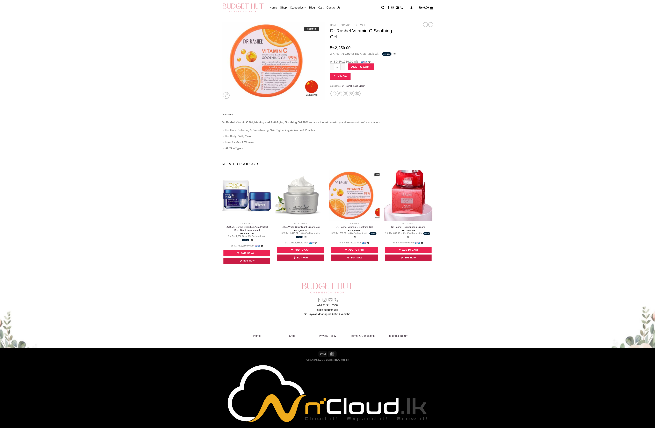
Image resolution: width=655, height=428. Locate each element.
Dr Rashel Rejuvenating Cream (408, 227)
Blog (312, 7)
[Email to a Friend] (345, 93)
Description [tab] (227, 114)
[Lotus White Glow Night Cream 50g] (300, 195)
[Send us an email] (397, 7)
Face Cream (359, 86)
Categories (297, 7)
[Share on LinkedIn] (358, 93)
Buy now (340, 76)
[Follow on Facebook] (388, 7)
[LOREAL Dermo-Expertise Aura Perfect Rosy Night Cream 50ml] (247, 195)
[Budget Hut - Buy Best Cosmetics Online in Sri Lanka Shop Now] (243, 7)
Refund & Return (398, 335)
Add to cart (361, 66)
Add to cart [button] (249, 253)
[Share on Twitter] (339, 93)
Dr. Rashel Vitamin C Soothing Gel (354, 227)
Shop (283, 7)
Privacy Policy (327, 335)
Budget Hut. (333, 359)
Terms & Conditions (363, 335)
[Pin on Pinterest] (351, 93)
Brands (345, 25)
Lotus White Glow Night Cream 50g (301, 227)
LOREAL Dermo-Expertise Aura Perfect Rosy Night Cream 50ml (247, 228)
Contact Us (333, 7)
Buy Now (249, 260)
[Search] (382, 7)
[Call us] (401, 7)
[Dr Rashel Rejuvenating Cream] (408, 195)
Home (273, 7)
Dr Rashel (360, 25)
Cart (320, 7)
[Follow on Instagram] (392, 7)
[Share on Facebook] (333, 93)
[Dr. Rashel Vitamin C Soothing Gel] (354, 195)
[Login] (411, 7)
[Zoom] (226, 95)
